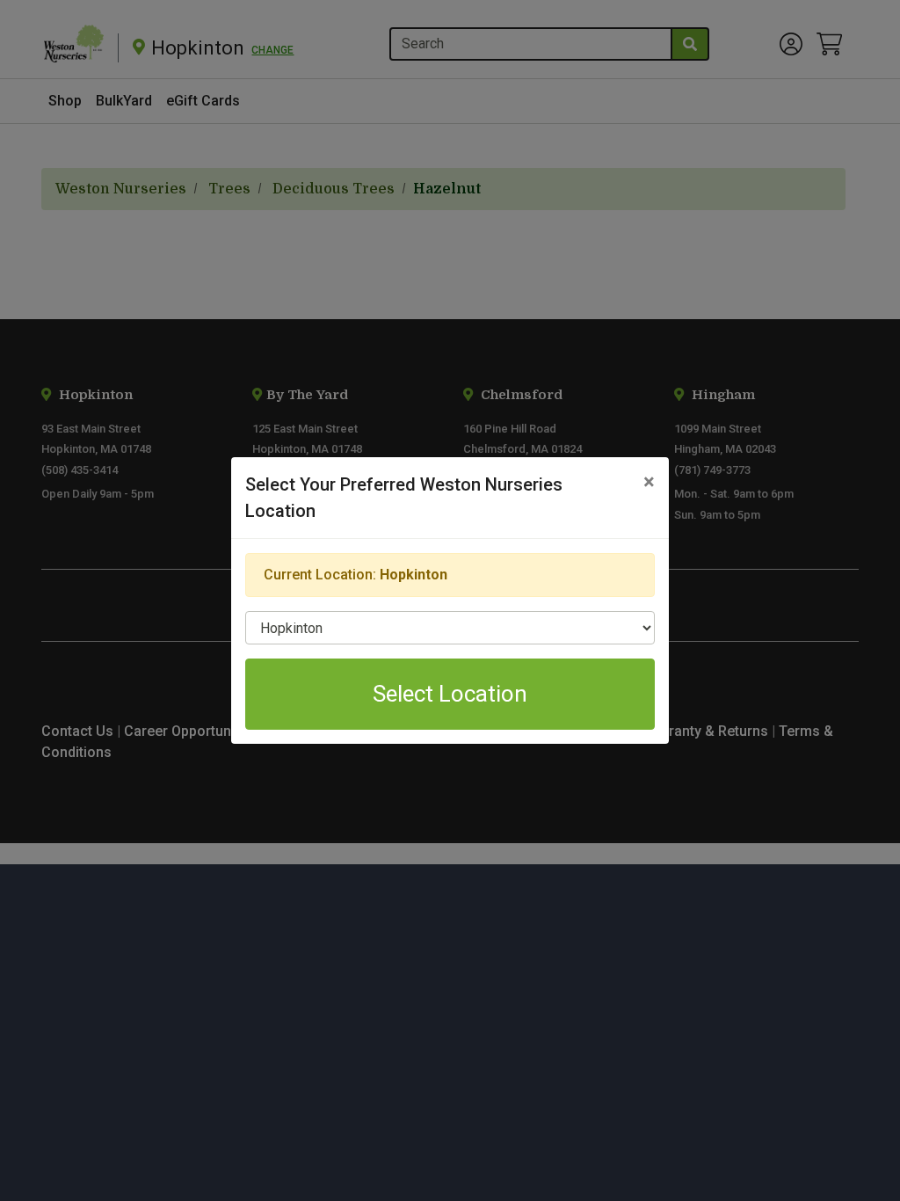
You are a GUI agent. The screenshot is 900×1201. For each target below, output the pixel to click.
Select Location (450, 694)
